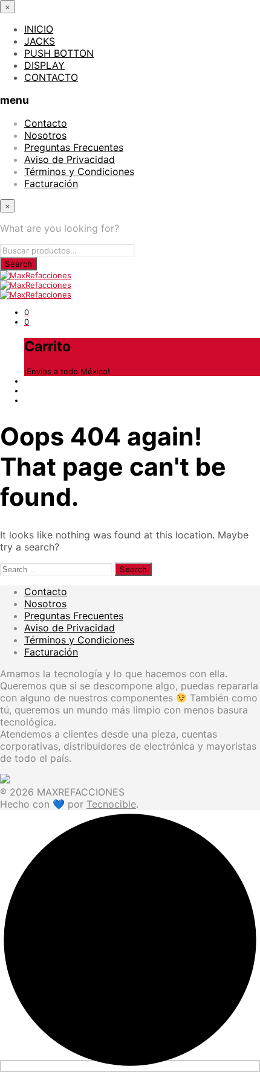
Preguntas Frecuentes (73, 147)
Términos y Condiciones (79, 171)
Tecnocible (111, 804)
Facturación (51, 183)
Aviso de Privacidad (69, 159)
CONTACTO (51, 77)
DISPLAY (44, 65)
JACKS (39, 41)
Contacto (45, 123)
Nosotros (45, 135)
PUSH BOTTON (59, 53)
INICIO (38, 29)
